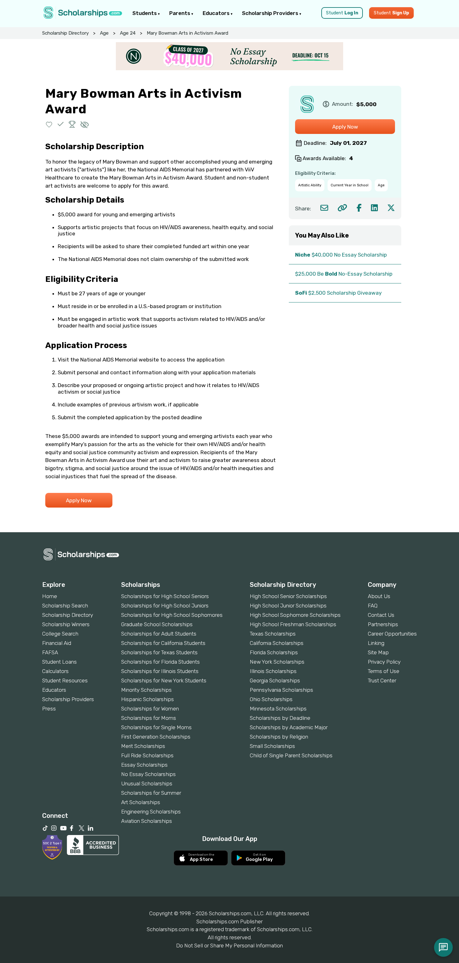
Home (49, 596)
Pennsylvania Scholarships (281, 690)
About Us (379, 596)
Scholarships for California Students (163, 643)
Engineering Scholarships (151, 811)
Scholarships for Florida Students (160, 662)
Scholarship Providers (270, 13)
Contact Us (381, 615)
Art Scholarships (140, 802)
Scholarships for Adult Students (158, 634)
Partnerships (383, 624)
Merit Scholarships (143, 746)
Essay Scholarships (144, 765)
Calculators (55, 671)
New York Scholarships (277, 662)
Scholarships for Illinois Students (160, 671)
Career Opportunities (392, 634)
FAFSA (50, 652)
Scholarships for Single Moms (156, 727)
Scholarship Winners (66, 624)
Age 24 (128, 33)
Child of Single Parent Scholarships (291, 755)
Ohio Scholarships (271, 699)
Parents (180, 13)
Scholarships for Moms (148, 718)
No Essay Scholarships (148, 774)
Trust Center (382, 680)
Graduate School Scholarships (157, 624)
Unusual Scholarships (146, 783)
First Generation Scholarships (155, 737)
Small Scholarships (272, 746)
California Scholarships (277, 643)
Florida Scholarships (274, 652)
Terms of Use (383, 671)
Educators (217, 13)
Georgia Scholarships (275, 680)
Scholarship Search (65, 605)
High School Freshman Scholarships (293, 624)
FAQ (373, 605)
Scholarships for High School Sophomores (172, 615)
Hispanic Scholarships (147, 699)
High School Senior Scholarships (288, 596)
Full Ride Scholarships (147, 755)
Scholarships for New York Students (163, 680)
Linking (376, 643)
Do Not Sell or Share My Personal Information (229, 945)
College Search (60, 634)
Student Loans (59, 662)
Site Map (378, 652)
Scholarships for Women (150, 708)
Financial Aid (56, 643)
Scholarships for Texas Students (159, 652)
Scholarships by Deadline (280, 718)
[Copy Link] (342, 208)
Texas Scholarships (273, 634)
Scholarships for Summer (151, 793)
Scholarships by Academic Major (289, 727)
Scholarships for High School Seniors (165, 596)
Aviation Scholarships (146, 821)
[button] (49, 124)
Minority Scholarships (146, 690)
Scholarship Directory (65, 33)
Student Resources (65, 680)
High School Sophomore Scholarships (295, 615)
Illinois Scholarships (273, 671)
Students (145, 13)
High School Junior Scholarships (288, 605)
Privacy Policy (384, 662)
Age (104, 33)
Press (49, 708)
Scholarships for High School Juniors (165, 605)
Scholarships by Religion (279, 737)
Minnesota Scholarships (278, 708)
